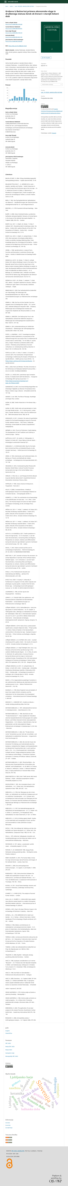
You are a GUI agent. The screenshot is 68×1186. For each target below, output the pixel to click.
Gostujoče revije (9, 1053)
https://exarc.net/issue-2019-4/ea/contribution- (19, 361)
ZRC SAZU (8, 1043)
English (7, 1031)
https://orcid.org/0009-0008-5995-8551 (13, 28)
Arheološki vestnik (13, 1)
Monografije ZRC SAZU (11, 1056)
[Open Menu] (5, 1)
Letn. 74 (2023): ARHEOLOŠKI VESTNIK (24, 6)
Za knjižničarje (8, 1127)
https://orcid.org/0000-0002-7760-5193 (13, 32)
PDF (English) (46, 57)
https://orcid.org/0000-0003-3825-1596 (13, 37)
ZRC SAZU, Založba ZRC (18, 1151)
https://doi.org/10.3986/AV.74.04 (17, 46)
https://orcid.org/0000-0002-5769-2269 (13, 24)
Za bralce (7, 1122)
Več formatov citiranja (47, 84)
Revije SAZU (8, 1050)
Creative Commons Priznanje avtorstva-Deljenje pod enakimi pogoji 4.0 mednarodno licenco (51, 111)
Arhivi (11, 6)
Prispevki (54, 133)
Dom (6, 6)
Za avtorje (7, 1125)
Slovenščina (8, 1033)
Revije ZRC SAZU (10, 1046)
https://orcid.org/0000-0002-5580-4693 (13, 41)
